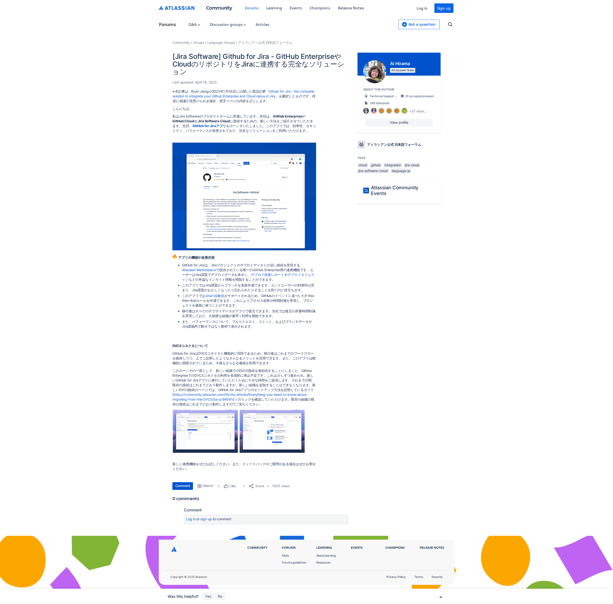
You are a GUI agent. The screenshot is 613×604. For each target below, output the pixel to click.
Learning (274, 7)
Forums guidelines (294, 562)
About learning (326, 555)
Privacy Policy (396, 577)
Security (437, 577)
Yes (208, 596)
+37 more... (418, 111)
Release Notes (351, 7)
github (376, 165)
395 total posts (379, 103)
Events (296, 7)
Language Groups (221, 42)
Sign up (444, 8)
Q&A (193, 24)
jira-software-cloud (373, 171)
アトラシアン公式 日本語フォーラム (265, 42)
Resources (323, 562)
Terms (418, 577)
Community (219, 7)
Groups (198, 42)
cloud (362, 165)
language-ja (401, 171)
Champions (320, 7)
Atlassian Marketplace (199, 270)
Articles (262, 24)
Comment (182, 486)
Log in (422, 8)
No (220, 596)
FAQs (285, 555)
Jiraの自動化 (214, 296)
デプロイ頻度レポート (267, 275)
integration (393, 165)
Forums (252, 7)
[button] (244, 196)
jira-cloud (412, 165)
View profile (399, 122)
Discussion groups (227, 24)
